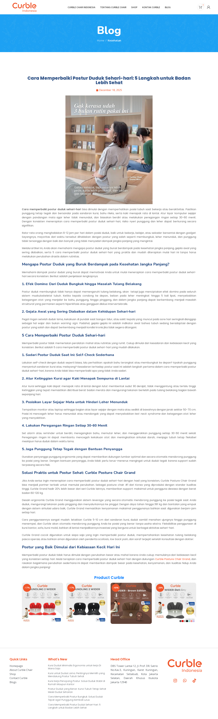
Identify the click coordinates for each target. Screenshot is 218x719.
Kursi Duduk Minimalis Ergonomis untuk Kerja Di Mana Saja (74, 667)
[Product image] (42, 603)
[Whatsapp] (185, 680)
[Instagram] (175, 680)
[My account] (208, 7)
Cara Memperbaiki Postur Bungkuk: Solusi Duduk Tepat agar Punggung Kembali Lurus (75, 698)
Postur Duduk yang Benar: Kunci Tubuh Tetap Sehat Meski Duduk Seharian (77, 690)
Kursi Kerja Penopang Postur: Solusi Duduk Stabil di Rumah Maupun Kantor (76, 682)
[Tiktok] (194, 680)
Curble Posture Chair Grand (172, 559)
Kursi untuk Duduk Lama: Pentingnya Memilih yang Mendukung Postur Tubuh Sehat (76, 675)
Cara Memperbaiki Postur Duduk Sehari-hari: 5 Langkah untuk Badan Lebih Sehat (74, 706)
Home (100, 40)
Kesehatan (114, 40)
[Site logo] (24, 7)
